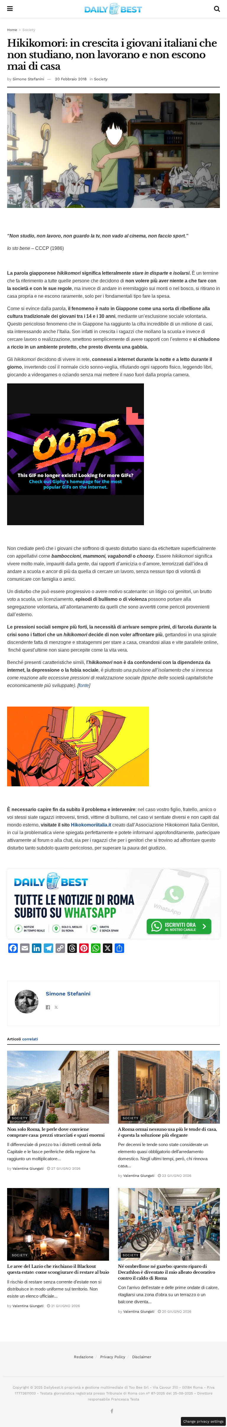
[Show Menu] (10, 9)
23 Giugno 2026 (176, 1176)
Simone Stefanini (28, 79)
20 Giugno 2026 (176, 1311)
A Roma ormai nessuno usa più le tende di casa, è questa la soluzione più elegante (167, 1132)
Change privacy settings (203, 1421)
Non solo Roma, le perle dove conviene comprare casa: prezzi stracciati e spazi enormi (56, 1132)
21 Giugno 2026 (65, 1306)
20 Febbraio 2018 (71, 79)
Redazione (83, 1357)
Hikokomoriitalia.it (91, 824)
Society (28, 30)
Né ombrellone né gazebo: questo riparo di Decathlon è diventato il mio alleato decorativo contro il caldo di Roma (166, 1272)
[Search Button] (217, 9)
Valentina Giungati (27, 1168)
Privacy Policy (112, 1357)
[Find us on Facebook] (112, 1411)
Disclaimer (141, 1357)
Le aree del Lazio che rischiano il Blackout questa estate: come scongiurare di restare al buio (58, 1269)
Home (12, 30)
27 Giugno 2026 (65, 1168)
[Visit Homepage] (113, 9)
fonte (84, 685)
